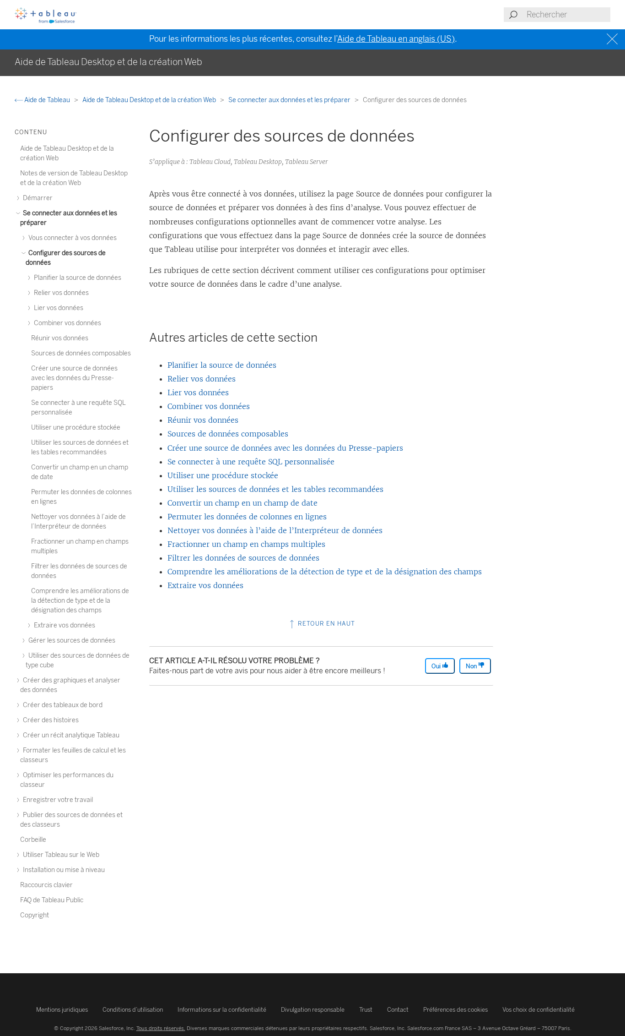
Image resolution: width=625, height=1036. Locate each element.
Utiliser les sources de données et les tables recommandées (275, 489)
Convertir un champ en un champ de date (242, 502)
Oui (436, 666)
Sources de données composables (227, 433)
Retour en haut (325, 623)
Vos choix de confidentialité (538, 1009)
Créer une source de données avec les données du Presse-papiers (285, 448)
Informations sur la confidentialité (222, 1009)
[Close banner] (613, 39)
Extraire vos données (205, 585)
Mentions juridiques (62, 1009)
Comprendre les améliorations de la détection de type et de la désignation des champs (324, 571)
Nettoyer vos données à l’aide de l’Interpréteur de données (275, 530)
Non (472, 666)
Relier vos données (201, 378)
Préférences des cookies (455, 1009)
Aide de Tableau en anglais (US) (396, 39)
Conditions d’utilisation (132, 1009)
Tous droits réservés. (160, 1028)
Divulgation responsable (313, 1009)
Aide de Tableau (47, 100)
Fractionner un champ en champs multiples (246, 544)
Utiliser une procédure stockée (222, 475)
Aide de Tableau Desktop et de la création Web (149, 100)
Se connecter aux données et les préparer (290, 100)
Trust (365, 1009)
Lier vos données (198, 392)
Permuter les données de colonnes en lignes (247, 516)
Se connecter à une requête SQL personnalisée (250, 461)
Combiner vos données (208, 406)
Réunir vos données (202, 420)
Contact (398, 1009)
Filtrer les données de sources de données (243, 557)
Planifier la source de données (221, 365)
